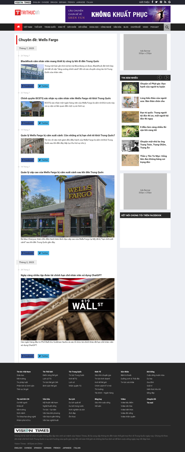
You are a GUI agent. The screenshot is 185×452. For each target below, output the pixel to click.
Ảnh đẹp (72, 413)
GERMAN (62, 2)
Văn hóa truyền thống (51, 417)
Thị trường (99, 389)
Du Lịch (72, 399)
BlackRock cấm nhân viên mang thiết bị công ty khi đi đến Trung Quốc (60, 61)
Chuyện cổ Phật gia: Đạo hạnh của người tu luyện (153, 85)
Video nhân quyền (128, 417)
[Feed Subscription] (19, 45)
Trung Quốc (50, 27)
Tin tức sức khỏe (127, 382)
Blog (126, 27)
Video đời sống (127, 413)
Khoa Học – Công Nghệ (100, 27)
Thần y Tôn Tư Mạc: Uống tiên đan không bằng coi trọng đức (153, 159)
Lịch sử (72, 382)
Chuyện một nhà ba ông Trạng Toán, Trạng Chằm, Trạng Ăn (153, 144)
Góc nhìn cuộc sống (102, 402)
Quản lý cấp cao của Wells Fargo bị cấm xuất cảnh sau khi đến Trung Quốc (62, 172)
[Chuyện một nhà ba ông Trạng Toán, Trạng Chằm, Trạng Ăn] (130, 146)
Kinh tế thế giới (101, 382)
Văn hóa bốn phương (51, 413)
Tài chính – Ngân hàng (104, 393)
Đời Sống (82, 27)
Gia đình (150, 382)
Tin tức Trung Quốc (76, 375)
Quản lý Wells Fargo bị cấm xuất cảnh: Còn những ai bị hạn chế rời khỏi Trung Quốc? (68, 135)
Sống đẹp (151, 393)
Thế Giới (38, 27)
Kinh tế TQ (73, 379)
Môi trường (21, 379)
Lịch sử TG (47, 379)
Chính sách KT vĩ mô (103, 386)
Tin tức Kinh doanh (102, 379)
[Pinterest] (161, 2)
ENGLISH (36, 2)
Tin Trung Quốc (75, 372)
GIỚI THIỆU (144, 2)
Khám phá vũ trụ (23, 420)
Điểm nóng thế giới (50, 375)
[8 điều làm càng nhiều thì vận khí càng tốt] (130, 131)
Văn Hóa (117, 27)
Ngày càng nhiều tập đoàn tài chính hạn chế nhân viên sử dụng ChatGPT (61, 275)
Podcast (154, 27)
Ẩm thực (72, 417)
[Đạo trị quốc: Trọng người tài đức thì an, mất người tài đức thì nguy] (130, 117)
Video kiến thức (127, 410)
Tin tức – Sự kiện (49, 410)
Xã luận (98, 406)
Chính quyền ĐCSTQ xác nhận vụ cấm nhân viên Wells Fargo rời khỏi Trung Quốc (66, 98)
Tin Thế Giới (48, 372)
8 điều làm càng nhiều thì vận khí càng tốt (153, 128)
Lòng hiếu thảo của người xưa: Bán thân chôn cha (153, 100)
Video (145, 27)
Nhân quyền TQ (75, 386)
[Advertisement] (145, 52)
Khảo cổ (20, 406)
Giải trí (149, 386)
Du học (149, 379)
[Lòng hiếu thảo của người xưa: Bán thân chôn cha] (130, 102)
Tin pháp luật (22, 382)
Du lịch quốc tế (75, 402)
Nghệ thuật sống (49, 406)
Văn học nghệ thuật (51, 420)
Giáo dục (20, 375)
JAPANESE (80, 2)
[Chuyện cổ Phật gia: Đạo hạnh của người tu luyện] (130, 88)
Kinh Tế (61, 27)
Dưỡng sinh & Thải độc (130, 379)
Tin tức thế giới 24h (50, 382)
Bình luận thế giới (50, 386)
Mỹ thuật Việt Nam (50, 402)
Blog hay (98, 399)
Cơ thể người (22, 402)
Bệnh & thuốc (126, 375)
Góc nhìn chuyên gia (103, 375)
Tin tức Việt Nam (24, 372)
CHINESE (45, 2)
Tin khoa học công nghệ (26, 417)
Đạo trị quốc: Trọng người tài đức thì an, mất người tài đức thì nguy (154, 115)
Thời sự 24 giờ (22, 389)
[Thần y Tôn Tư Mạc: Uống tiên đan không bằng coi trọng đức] (130, 160)
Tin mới (150, 403)
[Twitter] (156, 2)
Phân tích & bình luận (25, 386)
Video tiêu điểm (127, 402)
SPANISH (54, 2)
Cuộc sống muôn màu (155, 375)
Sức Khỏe (71, 27)
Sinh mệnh (21, 413)
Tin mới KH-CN (23, 399)
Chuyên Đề (151, 399)
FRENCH (71, 2)
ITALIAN (89, 2)
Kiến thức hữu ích (154, 389)
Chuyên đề (135, 27)
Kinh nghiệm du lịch (77, 410)
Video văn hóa (126, 406)
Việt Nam (28, 27)
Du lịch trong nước (76, 406)
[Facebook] (152, 2)
